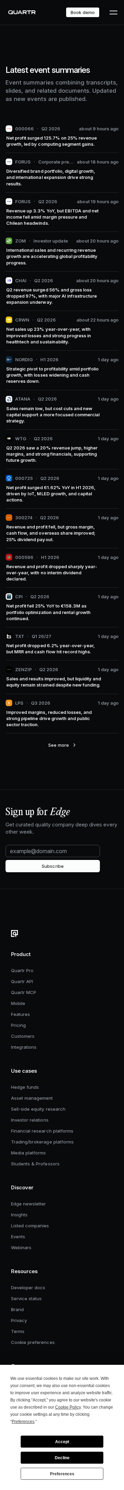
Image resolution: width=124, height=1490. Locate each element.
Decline (62, 1457)
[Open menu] (113, 12)
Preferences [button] (23, 1421)
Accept (62, 1441)
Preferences (62, 1474)
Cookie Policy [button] (68, 1407)
